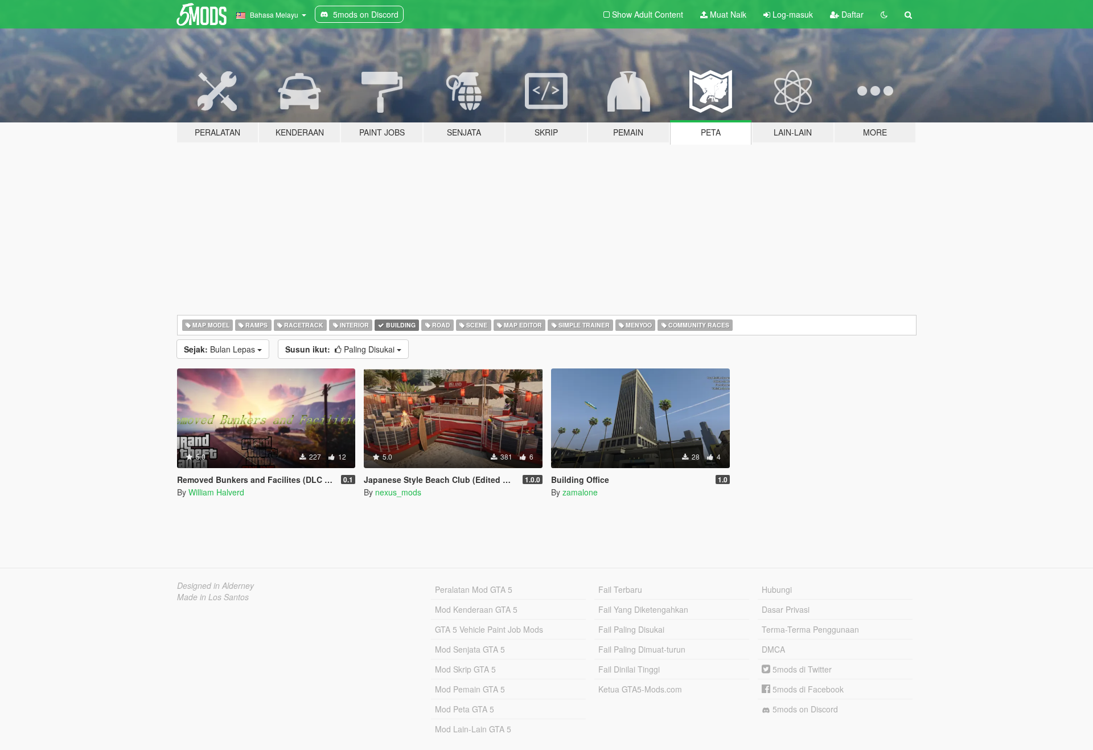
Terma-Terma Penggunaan (810, 629)
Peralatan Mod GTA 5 (473, 589)
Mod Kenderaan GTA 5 (476, 609)
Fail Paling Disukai (631, 629)
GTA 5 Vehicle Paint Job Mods (489, 629)
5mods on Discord (804, 709)
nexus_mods (398, 492)
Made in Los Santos (213, 597)
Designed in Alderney (215, 585)
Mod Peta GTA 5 (464, 709)
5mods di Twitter (801, 669)
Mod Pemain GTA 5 (470, 689)
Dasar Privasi (786, 609)
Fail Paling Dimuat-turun (641, 649)
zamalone (580, 492)
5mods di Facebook (807, 689)
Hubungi (777, 589)
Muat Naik (727, 14)
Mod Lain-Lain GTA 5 (473, 729)
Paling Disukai (341, 349)
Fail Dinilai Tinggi (629, 669)
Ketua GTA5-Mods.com (640, 689)
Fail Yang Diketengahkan (643, 609)
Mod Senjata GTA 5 (470, 649)
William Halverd (216, 492)
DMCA (773, 649)
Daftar (851, 14)
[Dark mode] (884, 14)
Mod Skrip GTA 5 (465, 669)
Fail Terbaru (620, 589)
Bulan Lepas (220, 349)
